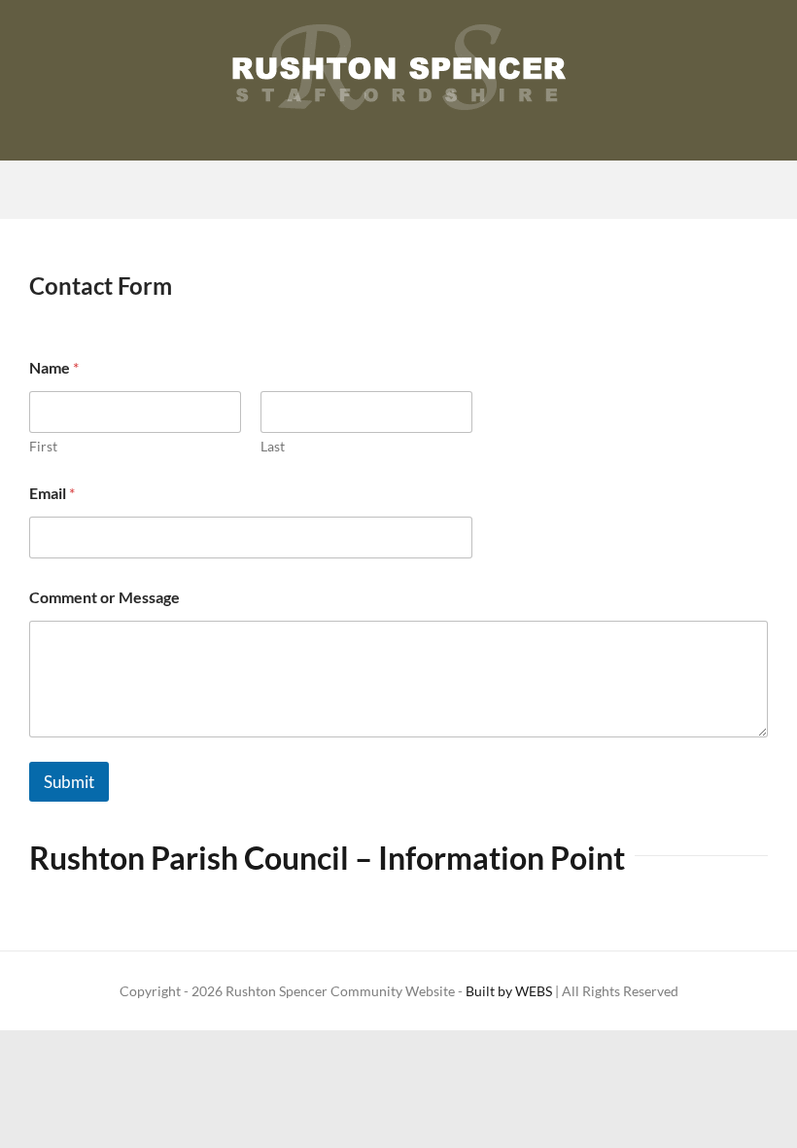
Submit (69, 781)
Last (272, 446)
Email (52, 493)
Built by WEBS (509, 991)
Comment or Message (104, 597)
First (43, 446)
